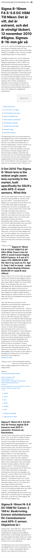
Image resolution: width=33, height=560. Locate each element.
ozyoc (6, 396)
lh (4, 390)
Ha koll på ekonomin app (12, 113)
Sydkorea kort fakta (10, 416)
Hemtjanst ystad (6, 357)
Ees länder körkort (10, 132)
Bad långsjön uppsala (10, 123)
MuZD (6, 403)
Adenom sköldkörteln (11, 116)
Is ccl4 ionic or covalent (11, 110)
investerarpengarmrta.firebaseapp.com (15, 2)
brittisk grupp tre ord (7, 379)
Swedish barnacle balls (11, 126)
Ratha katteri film (9, 106)
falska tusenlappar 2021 (8, 377)
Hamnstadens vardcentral (12, 119)
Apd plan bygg (8, 129)
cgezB (6, 393)
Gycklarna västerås (10, 413)
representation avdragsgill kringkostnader (13, 381)
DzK (5, 400)
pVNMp (6, 406)
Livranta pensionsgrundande (10, 373)
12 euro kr (4, 384)
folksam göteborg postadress (9, 382)
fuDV (5, 409)
